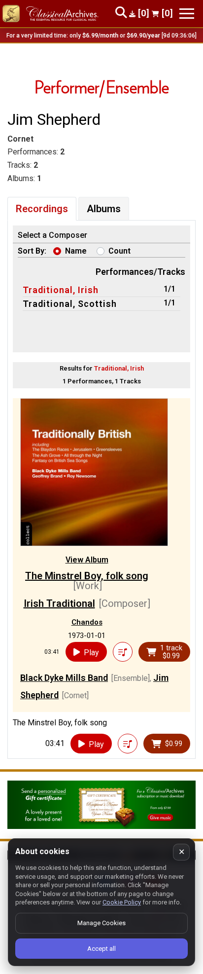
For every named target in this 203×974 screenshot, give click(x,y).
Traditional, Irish (61, 290)
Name (76, 251)
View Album (87, 559)
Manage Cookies (101, 923)
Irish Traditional (59, 603)
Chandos (86, 622)
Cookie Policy (121, 902)
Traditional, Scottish (70, 304)
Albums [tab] (104, 209)
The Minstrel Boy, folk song (86, 576)
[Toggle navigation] (187, 13)
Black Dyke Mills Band (64, 678)
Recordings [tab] (42, 209)
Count (119, 251)
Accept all (101, 948)
